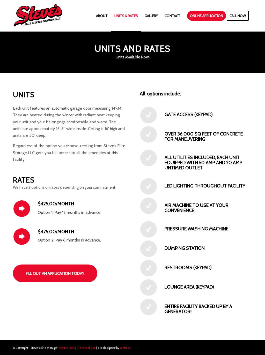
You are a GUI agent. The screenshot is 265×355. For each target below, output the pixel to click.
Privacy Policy (67, 348)
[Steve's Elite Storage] (38, 15)
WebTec (125, 348)
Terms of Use (87, 348)
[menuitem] (102, 15)
